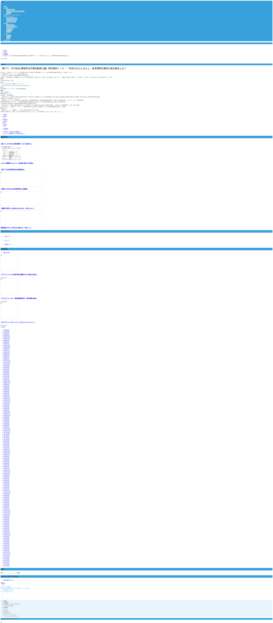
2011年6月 (6, 562)
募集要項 (8, 32)
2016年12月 (6, 449)
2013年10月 (6, 514)
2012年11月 (6, 533)
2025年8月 (6, 331)
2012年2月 (6, 548)
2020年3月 (6, 393)
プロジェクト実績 (11, 21)
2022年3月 (6, 355)
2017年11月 (6, 430)
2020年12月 (6, 381)
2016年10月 (6, 453)
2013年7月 (6, 519)
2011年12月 (6, 552)
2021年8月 (6, 367)
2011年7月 (6, 560)
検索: (2, 573)
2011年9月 (6, 557)
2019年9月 (6, 403)
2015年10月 (6, 473)
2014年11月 (6, 492)
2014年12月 (6, 490)
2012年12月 (6, 531)
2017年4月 (6, 442)
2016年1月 (6, 468)
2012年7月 (6, 540)
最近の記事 (6, 252)
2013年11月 (6, 512)
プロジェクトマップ (11, 20)
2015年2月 (6, 487)
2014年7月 (6, 499)
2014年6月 (6, 500)
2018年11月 (6, 413)
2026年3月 (6, 330)
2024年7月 (6, 338)
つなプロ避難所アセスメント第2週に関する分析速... (17, 163)
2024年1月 (6, 343)
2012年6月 (6, 541)
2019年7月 (6, 407)
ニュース (5, 33)
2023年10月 (6, 347)
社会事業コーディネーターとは (11, 15)
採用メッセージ (10, 25)
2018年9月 (6, 417)
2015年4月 (6, 483)
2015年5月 (6, 482)
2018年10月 (6, 415)
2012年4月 (6, 545)
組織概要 (8, 13)
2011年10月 (6, 555)
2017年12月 (6, 429)
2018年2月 (6, 425)
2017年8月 (6, 436)
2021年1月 (6, 379)
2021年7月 (6, 369)
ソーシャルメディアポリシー (11, 616)
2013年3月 (6, 526)
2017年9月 (6, 434)
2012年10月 (6, 535)
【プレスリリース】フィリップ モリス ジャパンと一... (18, 322)
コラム (8, 38)
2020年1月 (6, 396)
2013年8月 (6, 518)
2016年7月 (6, 458)
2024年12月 (6, 337)
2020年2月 (6, 395)
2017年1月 (6, 448)
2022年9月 (6, 354)
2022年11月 (6, 352)
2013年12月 (6, 511)
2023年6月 (6, 350)
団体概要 (5, 8)
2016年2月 (6, 466)
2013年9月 (6, 516)
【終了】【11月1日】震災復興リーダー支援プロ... (17, 144)
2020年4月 (6, 391)
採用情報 (5, 23)
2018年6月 (6, 420)
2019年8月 (6, 405)
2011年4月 (6, 565)
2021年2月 (6, 378)
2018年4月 (6, 422)
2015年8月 (6, 477)
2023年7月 (6, 349)
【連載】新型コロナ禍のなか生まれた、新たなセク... (18, 208)
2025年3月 (6, 335)
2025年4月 (6, 333)
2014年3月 (6, 506)
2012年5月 (6, 543)
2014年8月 (6, 497)
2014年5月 (6, 502)
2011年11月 (6, 553)
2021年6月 (6, 371)
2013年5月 (6, 523)
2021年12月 (6, 360)
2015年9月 (6, 475)
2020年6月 (6, 388)
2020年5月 (6, 390)
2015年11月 (6, 471)
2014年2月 (6, 507)
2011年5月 (6, 564)
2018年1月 (6, 427)
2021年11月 (6, 362)
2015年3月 (6, 485)
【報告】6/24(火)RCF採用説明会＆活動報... (14, 189)
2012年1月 (6, 550)
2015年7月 (6, 478)
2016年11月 (6, 451)
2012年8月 (6, 538)
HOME (5, 6)
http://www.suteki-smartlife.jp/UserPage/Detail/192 (15, 85)
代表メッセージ (10, 9)
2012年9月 (6, 536)
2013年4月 (6, 524)
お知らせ (8, 35)
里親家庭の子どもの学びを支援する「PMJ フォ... (16, 228)
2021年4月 (6, 374)
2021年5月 (6, 372)
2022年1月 (6, 359)
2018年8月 (6, 419)
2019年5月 (6, 410)
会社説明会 (9, 30)
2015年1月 (6, 489)
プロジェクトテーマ (11, 18)
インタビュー (10, 28)
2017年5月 (6, 441)
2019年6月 (6, 408)
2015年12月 (6, 470)
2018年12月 (6, 412)
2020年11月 (6, 383)
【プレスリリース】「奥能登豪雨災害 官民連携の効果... (19, 298)
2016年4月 (6, 463)
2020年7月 (6, 386)
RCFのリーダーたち (11, 27)
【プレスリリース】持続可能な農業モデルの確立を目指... (19, 274)
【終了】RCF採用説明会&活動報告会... (13, 169)
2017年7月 (6, 437)
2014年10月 (6, 494)
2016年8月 (6, 456)
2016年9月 (6, 454)
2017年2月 (6, 446)
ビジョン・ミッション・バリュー (15, 11)
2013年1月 (6, 530)
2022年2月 (6, 357)
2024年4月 (6, 340)
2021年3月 (6, 376)
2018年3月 (6, 424)
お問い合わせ (7, 40)
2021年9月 (6, 366)
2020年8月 (6, 384)
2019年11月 (6, 400)
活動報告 (8, 37)
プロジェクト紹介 (8, 16)
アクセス (5, 611)
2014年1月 (6, 509)
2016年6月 (6, 460)
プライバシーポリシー (9, 614)
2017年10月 (6, 432)
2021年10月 (6, 364)
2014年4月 (6, 504)
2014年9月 (6, 495)
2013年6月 (6, 521)
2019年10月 (6, 401)
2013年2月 (6, 528)
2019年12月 (6, 398)
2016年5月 (6, 461)
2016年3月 (6, 465)
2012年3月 (6, 547)
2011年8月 (6, 559)
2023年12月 (6, 345)
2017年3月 (6, 444)
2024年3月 (6, 342)
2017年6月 (6, 439)
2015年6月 (6, 480)
